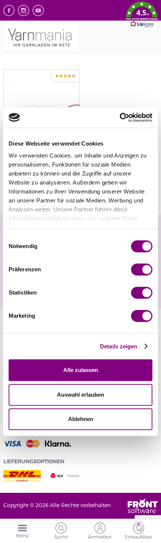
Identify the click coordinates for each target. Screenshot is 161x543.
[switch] (141, 269)
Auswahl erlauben (80, 394)
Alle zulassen (80, 370)
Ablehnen (80, 419)
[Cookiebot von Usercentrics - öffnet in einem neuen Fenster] (119, 117)
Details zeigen (118, 346)
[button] (142, 15)
